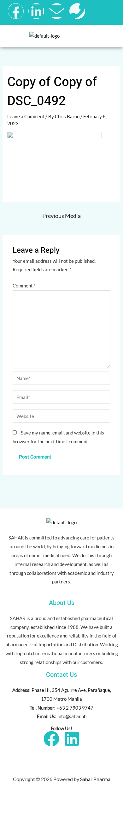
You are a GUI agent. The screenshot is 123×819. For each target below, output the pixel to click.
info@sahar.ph (71, 716)
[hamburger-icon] (110, 36)
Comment (24, 285)
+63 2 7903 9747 (74, 708)
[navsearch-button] (106, 11)
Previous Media (61, 215)
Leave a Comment (25, 116)
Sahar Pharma (95, 779)
